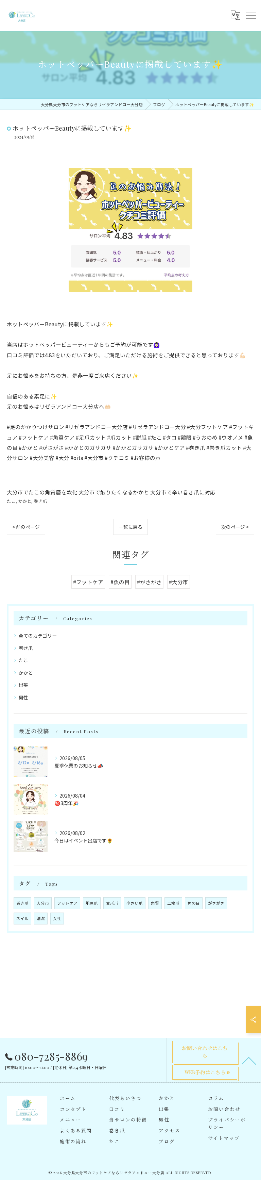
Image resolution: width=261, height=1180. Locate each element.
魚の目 (194, 903)
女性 (57, 918)
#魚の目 (120, 582)
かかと (24, 501)
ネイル (22, 918)
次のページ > (235, 526)
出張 (23, 685)
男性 (23, 697)
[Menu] (250, 15)
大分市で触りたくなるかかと (114, 492)
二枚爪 (173, 903)
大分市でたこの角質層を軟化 (42, 492)
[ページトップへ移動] (249, 1060)
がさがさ (216, 903)
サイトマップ (224, 1138)
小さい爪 (134, 903)
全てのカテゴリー (38, 635)
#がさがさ (149, 582)
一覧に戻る (130, 526)
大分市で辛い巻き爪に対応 (182, 492)
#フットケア (88, 582)
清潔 (41, 918)
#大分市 (178, 582)
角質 (155, 903)
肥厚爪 (92, 903)
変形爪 (112, 903)
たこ (11, 501)
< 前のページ (26, 526)
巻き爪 (40, 501)
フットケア (67, 903)
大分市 (43, 903)
